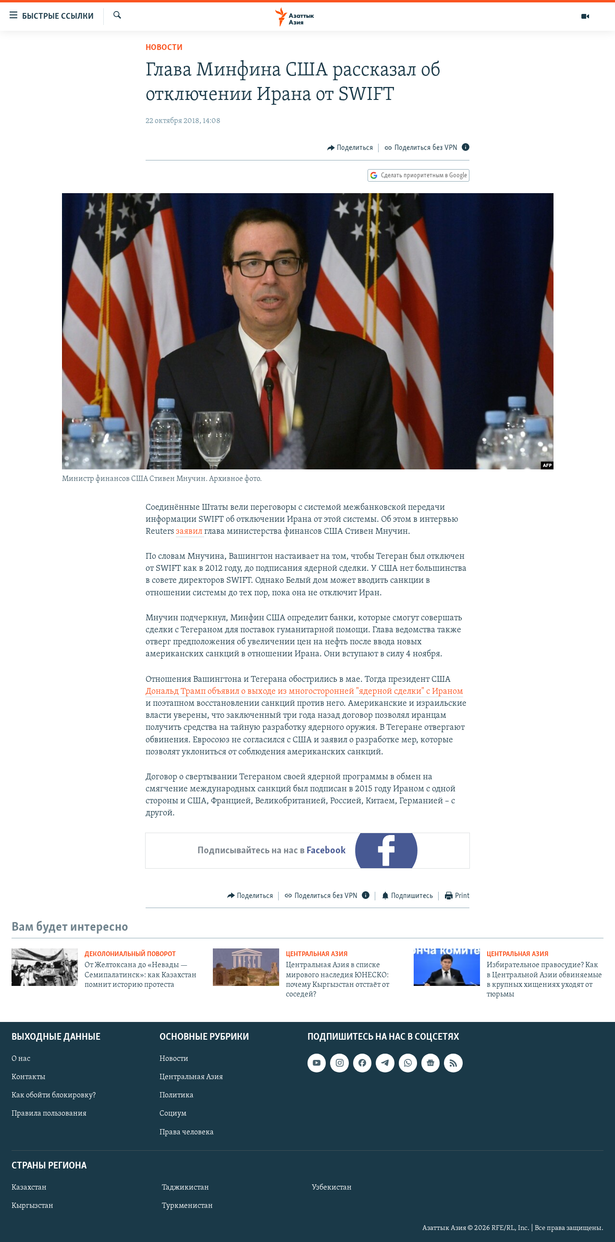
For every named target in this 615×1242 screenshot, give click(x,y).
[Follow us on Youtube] (317, 1063)
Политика (177, 1095)
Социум (173, 1114)
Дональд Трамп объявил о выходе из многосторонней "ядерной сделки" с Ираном (304, 692)
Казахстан (29, 1188)
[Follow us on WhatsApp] (408, 1063)
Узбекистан (332, 1188)
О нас (21, 1059)
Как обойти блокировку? (54, 1095)
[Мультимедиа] (585, 16)
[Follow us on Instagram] (339, 1063)
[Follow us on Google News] (430, 1063)
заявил (190, 532)
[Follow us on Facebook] (362, 1063)
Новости (164, 48)
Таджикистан (185, 1188)
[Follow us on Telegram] (385, 1063)
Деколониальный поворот (130, 954)
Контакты (28, 1077)
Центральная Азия (317, 954)
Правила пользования (49, 1114)
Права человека (187, 1132)
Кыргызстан (32, 1206)
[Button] (350, 148)
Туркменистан (187, 1206)
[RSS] (453, 1063)
